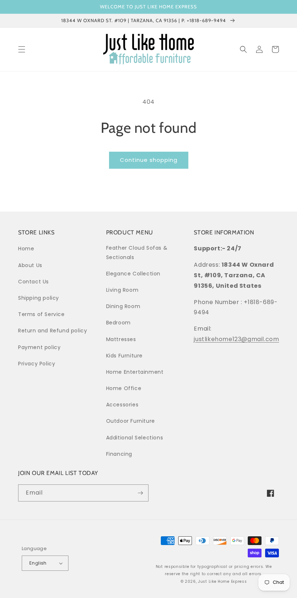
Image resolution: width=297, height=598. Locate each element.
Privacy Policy (36, 363)
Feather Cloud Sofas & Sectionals (137, 252)
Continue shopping (148, 160)
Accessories (122, 404)
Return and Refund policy (52, 330)
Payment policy (39, 347)
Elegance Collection (133, 273)
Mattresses (121, 339)
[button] (22, 49)
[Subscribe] (140, 492)
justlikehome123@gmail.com (236, 339)
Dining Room (123, 306)
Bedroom (118, 322)
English (38, 563)
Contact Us (33, 281)
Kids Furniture (124, 355)
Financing (119, 454)
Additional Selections (134, 437)
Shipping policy (38, 298)
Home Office (124, 388)
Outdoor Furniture (130, 421)
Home (26, 248)
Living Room (122, 290)
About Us (30, 265)
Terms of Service (41, 314)
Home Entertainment (135, 372)
